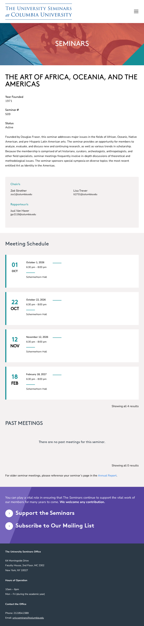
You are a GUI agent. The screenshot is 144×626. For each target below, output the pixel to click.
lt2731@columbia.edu (85, 194)
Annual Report (107, 476)
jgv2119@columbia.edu (23, 214)
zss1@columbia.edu (21, 194)
